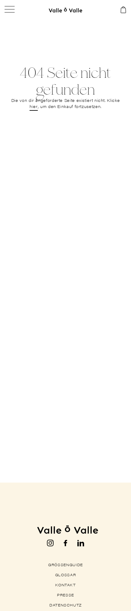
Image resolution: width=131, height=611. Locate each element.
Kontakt (65, 585)
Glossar (65, 574)
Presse (65, 595)
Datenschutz (65, 605)
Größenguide (65, 564)
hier (34, 106)
